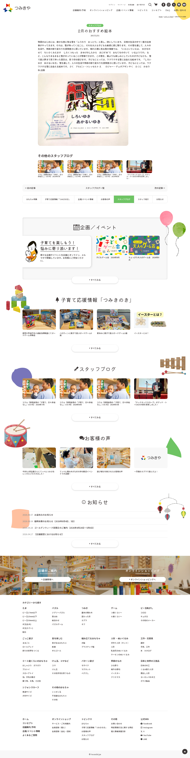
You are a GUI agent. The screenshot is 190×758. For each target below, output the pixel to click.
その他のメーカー (148, 620)
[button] (150, 5)
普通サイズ (27, 692)
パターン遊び (88, 660)
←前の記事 (30, 188)
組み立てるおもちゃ (91, 638)
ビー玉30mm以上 (29, 620)
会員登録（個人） (59, 727)
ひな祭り (114, 665)
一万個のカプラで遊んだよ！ (146, 471)
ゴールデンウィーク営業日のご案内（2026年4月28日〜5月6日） (64, 528)
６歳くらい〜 (116, 616)
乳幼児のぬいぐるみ (119, 650)
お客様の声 (105, 199)
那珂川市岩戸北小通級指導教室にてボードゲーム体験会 (38, 334)
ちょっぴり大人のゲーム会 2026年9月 (144, 258)
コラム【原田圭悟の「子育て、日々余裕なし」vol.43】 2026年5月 (109, 175)
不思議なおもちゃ (59, 695)
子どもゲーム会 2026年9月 (108, 257)
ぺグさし (85, 673)
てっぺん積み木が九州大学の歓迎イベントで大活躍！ (76, 472)
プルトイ (26, 669)
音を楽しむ (57, 638)
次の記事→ (159, 188)
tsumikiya (96, 754)
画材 (142, 643)
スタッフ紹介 (143, 199)
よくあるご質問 (29, 735)
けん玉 (54, 669)
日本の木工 (145, 665)
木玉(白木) (26, 624)
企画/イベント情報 (85, 199)
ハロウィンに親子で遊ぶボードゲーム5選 (76, 334)
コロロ (143, 612)
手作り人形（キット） (120, 643)
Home (161, 17)
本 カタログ (146, 650)
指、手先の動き (28, 677)
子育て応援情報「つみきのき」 (57, 199)
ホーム (25, 719)
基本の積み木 (87, 612)
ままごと (26, 643)
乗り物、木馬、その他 (31, 681)
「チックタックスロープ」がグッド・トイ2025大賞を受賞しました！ (138, 176)
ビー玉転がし (147, 608)
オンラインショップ (61, 719)
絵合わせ (55, 620)
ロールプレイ (27, 646)
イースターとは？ (141, 333)
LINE (145, 739)
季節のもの (116, 660)
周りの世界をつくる (30, 650)
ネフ (83, 624)
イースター (115, 673)
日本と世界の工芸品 (150, 660)
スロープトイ (27, 673)
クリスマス (115, 677)
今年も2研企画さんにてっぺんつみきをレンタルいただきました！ (38, 472)
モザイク (85, 665)
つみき (85, 608)
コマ (54, 665)
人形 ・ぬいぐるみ (119, 638)
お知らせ (160, 199)
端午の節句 (115, 669)
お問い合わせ (116, 723)
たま (24, 608)
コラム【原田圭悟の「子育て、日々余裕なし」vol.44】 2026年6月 (80, 175)
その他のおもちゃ (60, 687)
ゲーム (114, 608)
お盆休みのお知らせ (43, 515)
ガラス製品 (145, 681)
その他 (54, 699)
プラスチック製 (88, 646)
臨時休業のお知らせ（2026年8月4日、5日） (55, 521)
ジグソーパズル (58, 612)
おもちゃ (85, 723)
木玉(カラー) (27, 628)
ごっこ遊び (27, 638)
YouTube (147, 735)
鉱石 (24, 632)
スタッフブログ (168, 17)
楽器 (54, 646)
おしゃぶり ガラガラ (31, 665)
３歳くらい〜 (116, 612)
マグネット (86, 669)
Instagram (148, 727)
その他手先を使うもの (61, 673)
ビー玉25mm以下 (29, 616)
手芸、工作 (145, 646)
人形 (113, 646)
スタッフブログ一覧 (95, 188)
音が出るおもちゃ (59, 643)
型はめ (54, 616)
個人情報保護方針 (118, 731)
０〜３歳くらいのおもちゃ (35, 660)
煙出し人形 (145, 673)
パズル (55, 608)
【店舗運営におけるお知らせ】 (49, 534)
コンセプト (27, 723)
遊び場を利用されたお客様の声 (110, 471)
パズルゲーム (57, 624)
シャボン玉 (56, 692)
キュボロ (144, 616)
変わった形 (86, 616)
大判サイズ (27, 695)
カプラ (84, 620)
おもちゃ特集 (31, 199)
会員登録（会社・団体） (62, 731)
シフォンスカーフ (30, 687)
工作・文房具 (148, 638)
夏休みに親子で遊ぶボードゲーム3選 (112, 333)
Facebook (147, 723)
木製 (83, 643)
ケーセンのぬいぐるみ (120, 654)
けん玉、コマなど (60, 660)
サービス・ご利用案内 (61, 723)
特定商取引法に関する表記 (122, 727)
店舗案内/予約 (29, 727)
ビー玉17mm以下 (29, 612)
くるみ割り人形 (147, 669)
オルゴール (56, 650)
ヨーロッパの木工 (148, 677)
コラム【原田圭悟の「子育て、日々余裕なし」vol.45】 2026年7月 (50, 175)
